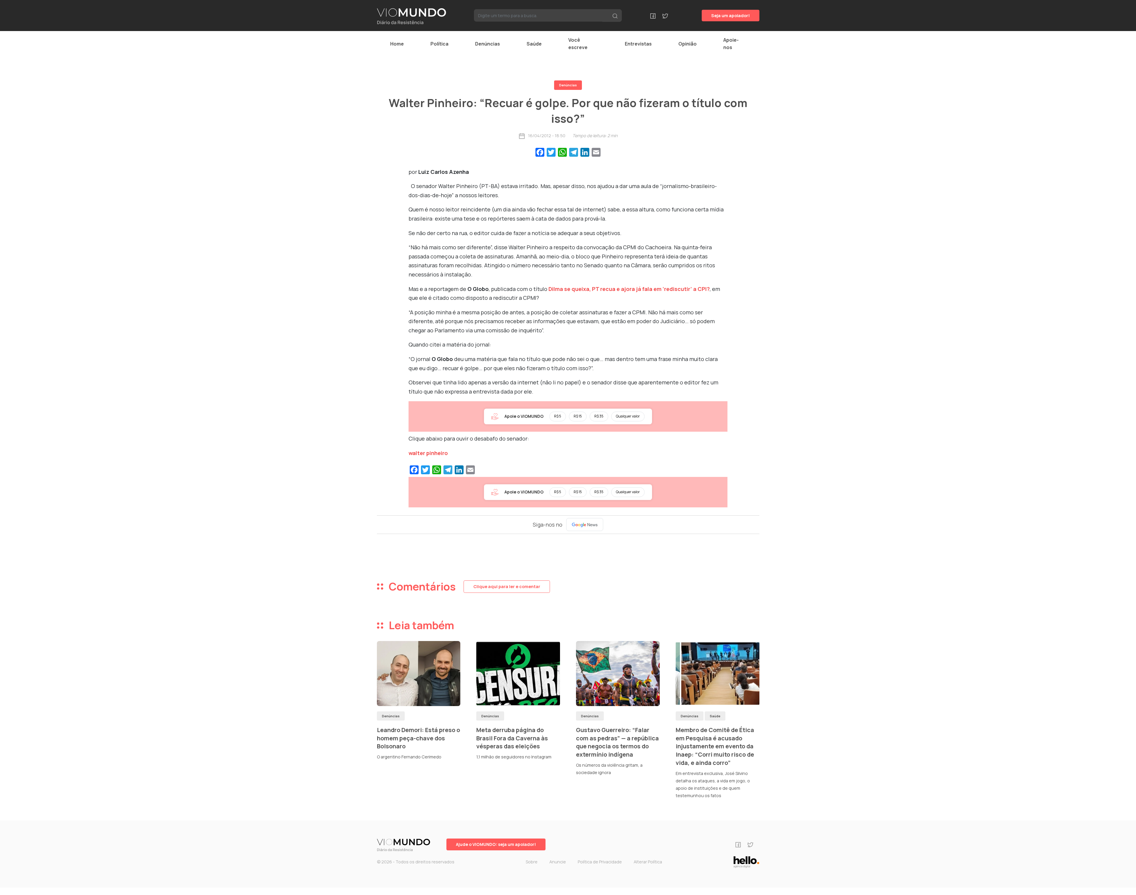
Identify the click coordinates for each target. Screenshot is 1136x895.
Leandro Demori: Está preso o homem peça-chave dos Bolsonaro (418, 738)
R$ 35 (599, 416)
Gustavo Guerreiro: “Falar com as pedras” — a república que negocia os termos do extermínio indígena (617, 742)
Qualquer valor (628, 416)
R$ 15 (578, 416)
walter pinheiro (428, 453)
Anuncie (557, 862)
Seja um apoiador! (730, 15)
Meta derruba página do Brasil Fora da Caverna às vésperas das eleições (512, 738)
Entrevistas (638, 44)
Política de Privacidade (600, 862)
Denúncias (487, 44)
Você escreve (578, 44)
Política (439, 44)
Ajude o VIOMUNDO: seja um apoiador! (496, 844)
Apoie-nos (731, 44)
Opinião (687, 44)
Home (397, 44)
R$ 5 (557, 416)
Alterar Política (648, 862)
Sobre (532, 862)
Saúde (534, 44)
